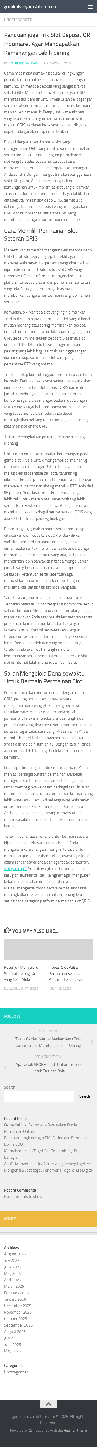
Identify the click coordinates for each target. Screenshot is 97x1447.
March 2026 (14, 1286)
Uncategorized (18, 20)
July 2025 (11, 1338)
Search (9, 1087)
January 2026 (15, 1299)
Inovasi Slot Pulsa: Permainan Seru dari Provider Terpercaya (65, 973)
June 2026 (12, 1267)
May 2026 (12, 1273)
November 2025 (18, 1312)
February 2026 (16, 1292)
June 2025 (12, 1344)
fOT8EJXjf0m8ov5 (23, 63)
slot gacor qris (15, 868)
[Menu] (90, 6)
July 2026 (11, 1260)
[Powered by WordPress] (30, 1430)
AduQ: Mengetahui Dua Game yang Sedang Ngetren (47, 1163)
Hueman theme (75, 1430)
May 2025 (12, 1351)
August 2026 (15, 1254)
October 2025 (15, 1318)
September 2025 (18, 1325)
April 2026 (12, 1280)
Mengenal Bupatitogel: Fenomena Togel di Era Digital (48, 1170)
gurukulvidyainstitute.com (31, 7)
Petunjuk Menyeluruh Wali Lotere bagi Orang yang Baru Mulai (23, 973)
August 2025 (15, 1331)
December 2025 (17, 1305)
